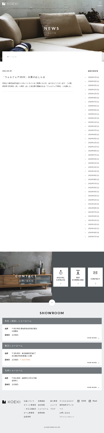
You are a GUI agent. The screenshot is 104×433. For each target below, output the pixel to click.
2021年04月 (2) (93, 216)
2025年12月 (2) (93, 94)
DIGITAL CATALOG (60, 279)
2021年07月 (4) (93, 212)
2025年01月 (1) (93, 114)
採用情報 (41, 413)
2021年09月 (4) (93, 208)
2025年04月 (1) (93, 106)
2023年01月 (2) (93, 163)
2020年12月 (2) (93, 224)
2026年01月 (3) (93, 90)
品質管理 (27, 417)
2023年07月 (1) (93, 155)
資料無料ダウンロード (67, 407)
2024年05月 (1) (93, 139)
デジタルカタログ (67, 401)
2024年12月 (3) (93, 118)
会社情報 (41, 405)
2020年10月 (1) (93, 228)
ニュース (53, 405)
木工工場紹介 (31, 409)
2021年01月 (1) (93, 220)
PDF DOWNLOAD (78, 279)
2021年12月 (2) (93, 204)
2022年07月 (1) (93, 183)
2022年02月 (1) (93, 196)
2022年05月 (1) (93, 188)
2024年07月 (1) (93, 130)
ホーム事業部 (29, 413)
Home (8, 56)
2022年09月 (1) (93, 175)
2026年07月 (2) (93, 77)
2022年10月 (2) (93, 171)
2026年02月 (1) (93, 85)
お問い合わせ (65, 413)
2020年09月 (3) (93, 232)
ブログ (53, 409)
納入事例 (53, 401)
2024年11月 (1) (93, 122)
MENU (100, 5)
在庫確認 (41, 401)
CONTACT (95, 279)
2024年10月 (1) (93, 126)
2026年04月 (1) (93, 81)
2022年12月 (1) (93, 167)
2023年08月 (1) (93, 151)
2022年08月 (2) (93, 179)
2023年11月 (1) (93, 147)
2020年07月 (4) (93, 237)
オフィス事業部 (30, 405)
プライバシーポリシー (67, 417)
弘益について (29, 401)
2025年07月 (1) (93, 102)
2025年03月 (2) (93, 110)
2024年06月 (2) (93, 134)
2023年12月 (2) (93, 143)
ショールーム (43, 409)
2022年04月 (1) (93, 192)
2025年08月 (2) (93, 98)
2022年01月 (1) (93, 200)
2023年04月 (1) (93, 159)
